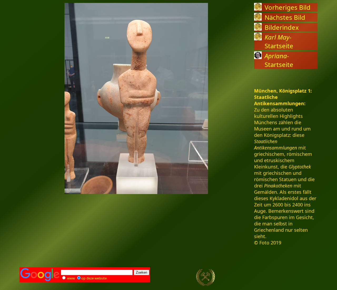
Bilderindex (282, 27)
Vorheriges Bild (287, 7)
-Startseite (279, 41)
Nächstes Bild (285, 17)
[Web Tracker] (308, 278)
